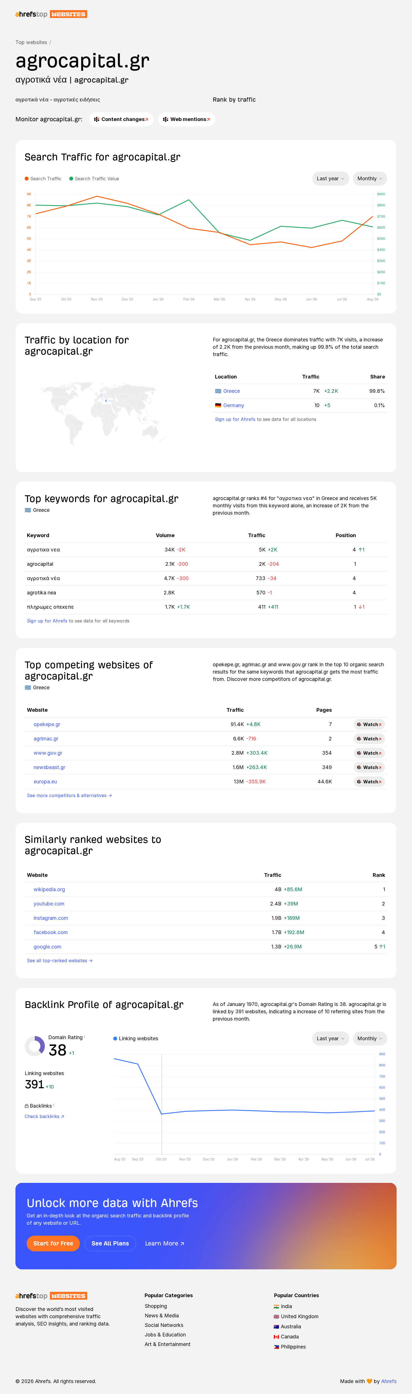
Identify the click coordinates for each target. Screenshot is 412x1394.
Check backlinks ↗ (44, 1116)
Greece (231, 391)
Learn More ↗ (164, 1243)
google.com (47, 947)
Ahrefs (389, 1381)
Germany (233, 405)
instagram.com (51, 918)
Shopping (156, 1306)
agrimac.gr (46, 739)
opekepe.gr (47, 724)
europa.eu (45, 781)
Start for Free (53, 1243)
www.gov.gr (48, 753)
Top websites (31, 42)
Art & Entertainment (168, 1344)
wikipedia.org (49, 889)
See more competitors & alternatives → (69, 795)
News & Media (162, 1315)
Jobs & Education (165, 1335)
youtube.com (49, 904)
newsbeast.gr (49, 767)
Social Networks (164, 1325)
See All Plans (110, 1243)
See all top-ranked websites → (60, 960)
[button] (84, 1037)
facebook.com (51, 932)
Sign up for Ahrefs (235, 419)
